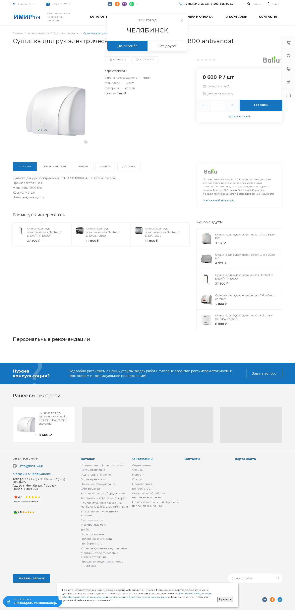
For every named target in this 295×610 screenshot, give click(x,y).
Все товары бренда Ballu (218, 200)
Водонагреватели (93, 479)
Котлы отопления (93, 469)
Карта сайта (245, 459)
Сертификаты (141, 465)
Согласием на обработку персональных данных (139, 596)
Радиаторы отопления (96, 474)
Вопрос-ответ (142, 488)
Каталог (88, 459)
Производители (143, 484)
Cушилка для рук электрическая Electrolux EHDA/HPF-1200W (44, 232)
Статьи (137, 479)
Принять (225, 599)
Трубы (85, 529)
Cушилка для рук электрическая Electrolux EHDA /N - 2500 (103, 232)
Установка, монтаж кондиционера (104, 548)
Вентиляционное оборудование (103, 493)
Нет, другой (168, 46)
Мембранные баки (94, 524)
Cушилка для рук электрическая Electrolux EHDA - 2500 (162, 232)
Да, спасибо (127, 46)
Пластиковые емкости (96, 538)
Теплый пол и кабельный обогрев (103, 498)
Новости (138, 474)
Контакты (192, 459)
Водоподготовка (92, 534)
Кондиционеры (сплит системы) (102, 465)
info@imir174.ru (61, 3)
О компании (142, 459)
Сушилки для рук (92, 520)
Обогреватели (91, 488)
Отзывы (137, 469)
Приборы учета (91, 543)
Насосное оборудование (98, 484)
